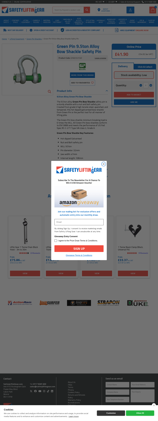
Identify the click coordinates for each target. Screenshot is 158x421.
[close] (154, 405)
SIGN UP (79, 248)
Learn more (74, 416)
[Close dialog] (103, 164)
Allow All (140, 413)
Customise (111, 413)
